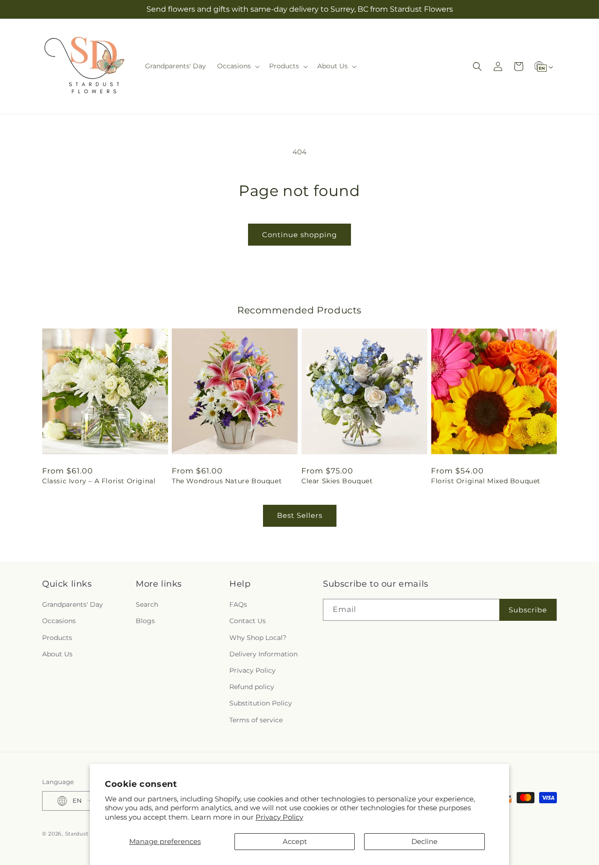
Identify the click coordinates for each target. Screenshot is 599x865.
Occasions (59, 621)
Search (147, 604)
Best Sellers (299, 515)
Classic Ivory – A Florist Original (98, 481)
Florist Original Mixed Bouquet (486, 481)
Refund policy (251, 687)
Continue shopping (299, 234)
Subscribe (528, 609)
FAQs (238, 604)
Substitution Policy (260, 703)
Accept (295, 841)
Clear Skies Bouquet (337, 481)
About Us (57, 654)
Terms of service (256, 720)
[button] (237, 66)
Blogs (145, 621)
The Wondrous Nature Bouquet (227, 481)
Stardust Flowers (88, 833)
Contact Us (247, 621)
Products (57, 637)
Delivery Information (263, 654)
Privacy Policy (279, 817)
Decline (424, 841)
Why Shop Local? (257, 637)
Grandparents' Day (72, 604)
